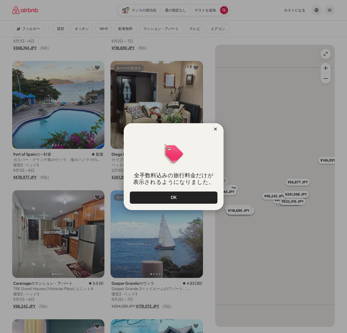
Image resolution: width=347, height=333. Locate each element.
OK (173, 197)
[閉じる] (215, 129)
